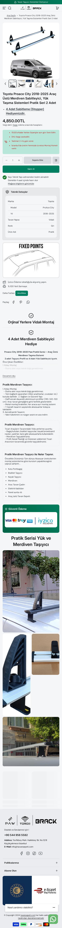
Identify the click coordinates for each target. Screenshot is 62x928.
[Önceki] (5, 84)
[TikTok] (34, 853)
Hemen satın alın (31, 169)
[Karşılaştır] (55, 160)
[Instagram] (28, 853)
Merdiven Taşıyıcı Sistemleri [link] (31, 2)
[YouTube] (40, 853)
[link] (14, 302)
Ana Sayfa (11, 15)
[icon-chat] (53, 919)
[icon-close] (54, 907)
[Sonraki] (56, 84)
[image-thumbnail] (13, 84)
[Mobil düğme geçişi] (5, 8)
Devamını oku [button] (9, 376)
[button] (9, 8)
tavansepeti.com (28, 915)
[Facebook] (22, 853)
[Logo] (31, 8)
